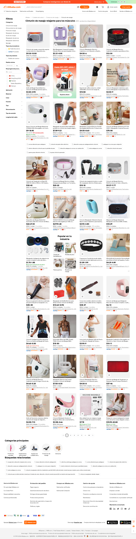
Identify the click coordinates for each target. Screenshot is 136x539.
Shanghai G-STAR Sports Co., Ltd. (115, 134)
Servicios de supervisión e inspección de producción (41, 502)
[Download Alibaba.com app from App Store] (112, 522)
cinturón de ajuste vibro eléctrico (59, 144)
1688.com (49, 530)
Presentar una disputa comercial (92, 494)
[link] (133, 521)
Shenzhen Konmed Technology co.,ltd (90, 96)
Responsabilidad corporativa (12, 494)
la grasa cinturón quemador (57, 152)
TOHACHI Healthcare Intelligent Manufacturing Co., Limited (64, 228)
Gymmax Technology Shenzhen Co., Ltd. (117, 228)
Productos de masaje (52, 17)
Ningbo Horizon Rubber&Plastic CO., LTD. (118, 266)
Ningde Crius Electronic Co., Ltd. (62, 189)
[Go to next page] (92, 435)
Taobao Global (76, 530)
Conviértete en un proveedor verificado (121, 497)
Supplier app (78, 522)
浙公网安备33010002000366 (98, 536)
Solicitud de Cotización (63, 490)
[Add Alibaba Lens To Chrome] (30, 522)
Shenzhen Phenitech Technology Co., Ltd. (118, 387)
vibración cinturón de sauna (114, 148)
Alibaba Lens (12, 522)
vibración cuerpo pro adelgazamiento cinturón (86, 144)
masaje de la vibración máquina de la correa (19, 462)
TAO (82, 530)
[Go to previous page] (63, 435)
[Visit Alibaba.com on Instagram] (122, 509)
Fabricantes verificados (63, 487)
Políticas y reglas (35, 506)
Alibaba (28, 17)
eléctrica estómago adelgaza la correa (71, 462)
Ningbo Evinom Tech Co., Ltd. (88, 427)
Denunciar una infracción (90, 506)
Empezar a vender (115, 490)
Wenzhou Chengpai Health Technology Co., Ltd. (64, 387)
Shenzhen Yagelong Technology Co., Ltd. (37, 96)
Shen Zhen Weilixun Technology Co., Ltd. (37, 309)
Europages (95, 530)
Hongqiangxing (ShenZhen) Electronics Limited (64, 347)
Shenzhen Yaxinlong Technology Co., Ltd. (64, 426)
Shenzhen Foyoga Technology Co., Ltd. (37, 138)
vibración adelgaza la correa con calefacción (72, 148)
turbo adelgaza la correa (95, 148)
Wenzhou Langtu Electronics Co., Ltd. (37, 387)
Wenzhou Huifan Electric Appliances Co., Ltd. (91, 189)
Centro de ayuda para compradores (93, 487)
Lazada (68, 530)
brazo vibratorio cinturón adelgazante (46, 462)
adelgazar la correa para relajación (112, 144)
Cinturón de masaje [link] (67, 17)
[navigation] (14, 226)
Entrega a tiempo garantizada (38, 494)
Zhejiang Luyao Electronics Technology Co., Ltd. (91, 57)
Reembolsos (86, 497)
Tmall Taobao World (58, 530)
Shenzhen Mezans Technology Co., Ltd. (37, 189)
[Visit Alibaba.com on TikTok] (129, 509)
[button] (78, 7)
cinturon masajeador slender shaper (89, 474)
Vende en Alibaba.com (116, 487)
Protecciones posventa (37, 497)
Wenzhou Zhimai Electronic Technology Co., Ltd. (118, 427)
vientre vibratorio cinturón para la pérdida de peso (42, 148)
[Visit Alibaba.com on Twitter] (118, 509)
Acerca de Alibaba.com (11, 483)
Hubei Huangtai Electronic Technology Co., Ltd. (118, 347)
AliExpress (42, 530)
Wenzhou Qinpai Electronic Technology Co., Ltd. (118, 189)
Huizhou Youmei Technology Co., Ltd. (36, 268)
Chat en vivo (86, 490)
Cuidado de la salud (38, 17)
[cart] (103, 7)
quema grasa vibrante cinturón (37, 152)
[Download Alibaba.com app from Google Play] (126, 522)
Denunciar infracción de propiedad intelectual (93, 502)
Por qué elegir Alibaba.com (11, 487)
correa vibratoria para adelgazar (37, 144)
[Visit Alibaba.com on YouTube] (125, 509)
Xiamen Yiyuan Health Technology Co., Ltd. (38, 57)
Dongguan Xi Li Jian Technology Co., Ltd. (64, 309)
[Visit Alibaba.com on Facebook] (111, 509)
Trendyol (87, 530)
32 (89, 435)
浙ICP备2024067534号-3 (115, 536)
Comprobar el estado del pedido (119, 494)
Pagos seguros (34, 487)
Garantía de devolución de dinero (39, 490)
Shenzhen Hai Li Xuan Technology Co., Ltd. (64, 57)
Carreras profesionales (10, 497)
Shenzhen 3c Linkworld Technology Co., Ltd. (38, 228)
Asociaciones (113, 501)
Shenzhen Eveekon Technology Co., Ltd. (117, 57)
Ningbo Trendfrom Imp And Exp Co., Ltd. (91, 266)
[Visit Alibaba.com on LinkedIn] (114, 509)
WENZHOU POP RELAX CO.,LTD (89, 309)
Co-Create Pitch (8, 490)
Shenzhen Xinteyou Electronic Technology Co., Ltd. (118, 309)
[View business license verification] (85, 536)
